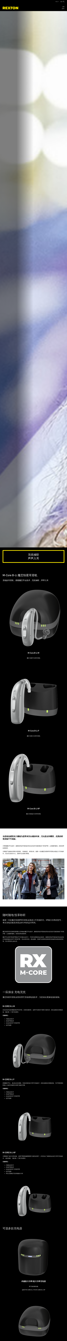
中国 (56, 1)
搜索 (61, 1)
